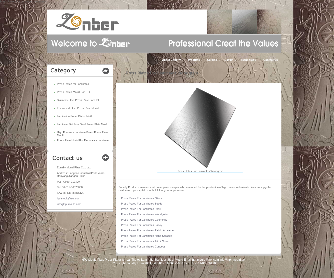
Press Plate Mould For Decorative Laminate (83, 140)
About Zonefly (171, 59)
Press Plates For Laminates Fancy (141, 225)
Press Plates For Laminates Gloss (141, 198)
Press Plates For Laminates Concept (143, 246)
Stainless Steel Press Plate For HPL (78, 100)
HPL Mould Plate (93, 259)
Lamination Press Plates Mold (74, 116)
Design (229, 59)
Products (194, 59)
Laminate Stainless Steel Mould (162, 259)
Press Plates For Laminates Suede (141, 203)
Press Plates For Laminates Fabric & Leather (148, 230)
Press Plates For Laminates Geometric (144, 219)
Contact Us (270, 59)
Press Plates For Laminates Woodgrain (144, 214)
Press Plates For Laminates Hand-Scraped (146, 235)
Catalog (212, 59)
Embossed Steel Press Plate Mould (78, 108)
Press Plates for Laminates (73, 83)
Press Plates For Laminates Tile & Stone (145, 241)
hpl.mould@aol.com (68, 198)
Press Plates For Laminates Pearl (141, 208)
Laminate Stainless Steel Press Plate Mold (82, 124)
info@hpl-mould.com (69, 204)
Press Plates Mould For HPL (74, 92)
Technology (248, 59)
